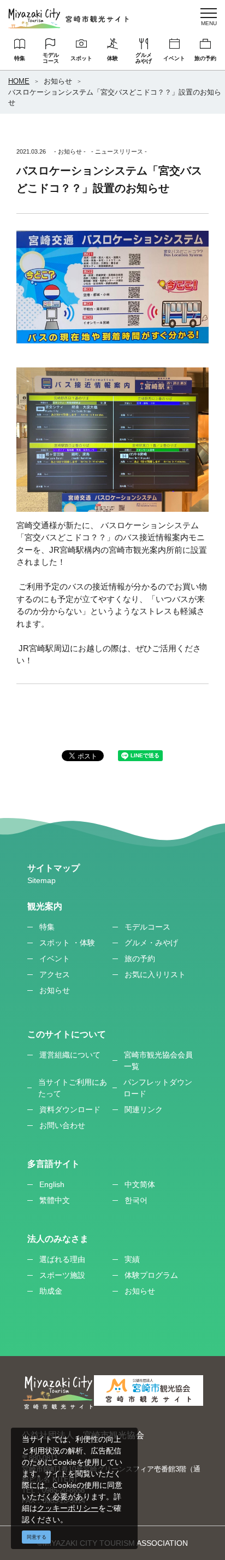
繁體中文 (54, 1200)
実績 (132, 1259)
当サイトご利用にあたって (72, 1088)
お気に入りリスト (155, 974)
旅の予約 (205, 58)
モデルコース (51, 58)
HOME (18, 81)
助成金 (50, 1291)
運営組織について (69, 1054)
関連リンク (144, 1109)
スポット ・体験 (67, 942)
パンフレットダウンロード (157, 1088)
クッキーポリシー (67, 1507)
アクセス (54, 974)
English (51, 1184)
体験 (112, 58)
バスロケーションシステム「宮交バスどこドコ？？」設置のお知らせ (114, 97)
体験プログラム (151, 1275)
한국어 (136, 1200)
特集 (19, 58)
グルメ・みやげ (151, 942)
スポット (81, 58)
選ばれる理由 (62, 1259)
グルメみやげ (143, 58)
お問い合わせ (62, 1125)
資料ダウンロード (69, 1109)
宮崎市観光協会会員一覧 (158, 1060)
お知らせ (58, 81)
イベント (174, 58)
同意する (36, 1537)
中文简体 (140, 1184)
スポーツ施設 (62, 1275)
